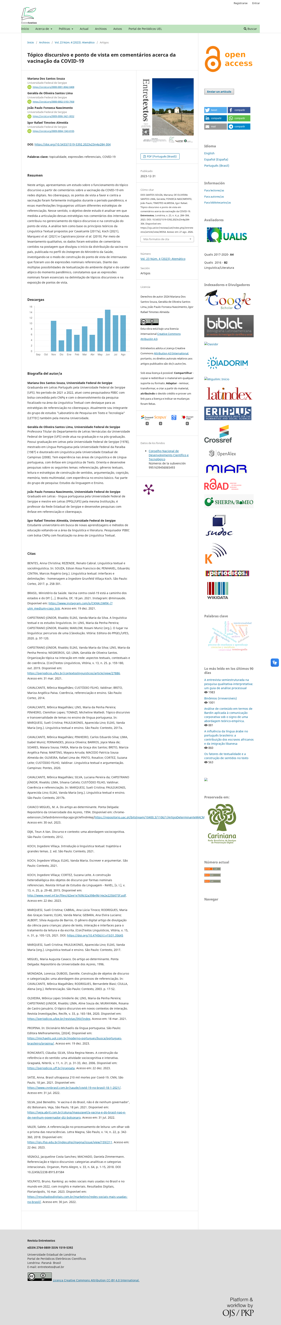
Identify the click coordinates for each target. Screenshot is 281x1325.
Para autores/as (214, 196)
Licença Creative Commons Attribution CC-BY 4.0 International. (96, 1280)
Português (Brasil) (216, 166)
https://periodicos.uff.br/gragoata (51, 1068)
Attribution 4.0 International (171, 353)
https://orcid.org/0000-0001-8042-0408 (53, 87)
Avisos (117, 29)
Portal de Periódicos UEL (145, 29)
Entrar (256, 3)
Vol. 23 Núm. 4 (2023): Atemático (75, 42)
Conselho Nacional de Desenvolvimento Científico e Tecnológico (169, 455)
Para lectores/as (214, 190)
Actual (84, 29)
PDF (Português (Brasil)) (161, 156)
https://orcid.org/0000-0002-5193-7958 (53, 101)
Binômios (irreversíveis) (220, 698)
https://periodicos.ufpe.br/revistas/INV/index (58, 1019)
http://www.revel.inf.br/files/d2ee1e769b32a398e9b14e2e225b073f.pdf (76, 895)
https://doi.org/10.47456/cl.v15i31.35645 (95, 935)
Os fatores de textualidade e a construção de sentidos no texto (226, 756)
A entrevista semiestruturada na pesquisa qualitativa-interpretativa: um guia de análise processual (228, 684)
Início (25, 29)
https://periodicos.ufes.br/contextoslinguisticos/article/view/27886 (73, 673)
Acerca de (42, 29)
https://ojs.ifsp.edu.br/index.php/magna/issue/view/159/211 (69, 1142)
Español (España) (216, 159)
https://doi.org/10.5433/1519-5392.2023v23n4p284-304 (73, 144)
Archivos (101, 29)
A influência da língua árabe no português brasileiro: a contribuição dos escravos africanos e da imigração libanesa (229, 737)
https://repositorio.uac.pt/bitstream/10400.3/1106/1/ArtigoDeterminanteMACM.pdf (152, 817)
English (209, 153)
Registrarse (240, 3)
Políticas (65, 29)
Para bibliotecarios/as (217, 202)
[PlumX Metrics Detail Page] (148, 489)
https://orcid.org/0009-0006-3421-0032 (53, 116)
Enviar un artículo (219, 91)
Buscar (252, 29)
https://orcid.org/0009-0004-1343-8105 (53, 131)
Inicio (30, 42)
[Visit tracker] (206, 780)
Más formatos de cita (156, 239)
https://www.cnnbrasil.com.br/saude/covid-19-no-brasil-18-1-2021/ (74, 1088)
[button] (215, 110)
